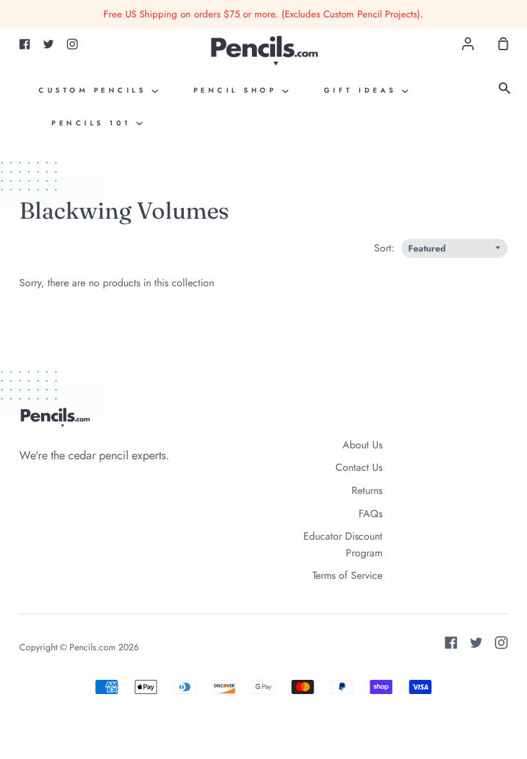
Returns (367, 490)
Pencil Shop (237, 90)
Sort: (386, 248)
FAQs (370, 513)
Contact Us (358, 467)
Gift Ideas (363, 90)
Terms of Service (347, 575)
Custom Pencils (95, 90)
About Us (362, 444)
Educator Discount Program (342, 544)
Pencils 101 (93, 123)
